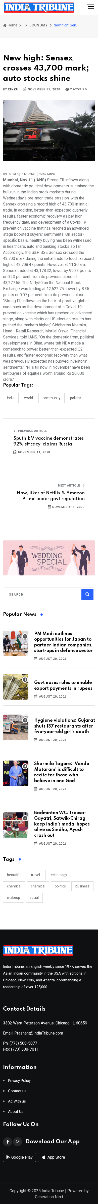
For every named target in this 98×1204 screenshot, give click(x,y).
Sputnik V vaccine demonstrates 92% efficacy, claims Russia (48, 441)
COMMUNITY (51, 398)
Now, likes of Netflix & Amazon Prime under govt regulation (51, 496)
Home (12, 25)
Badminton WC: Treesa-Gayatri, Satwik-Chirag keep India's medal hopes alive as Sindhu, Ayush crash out (62, 824)
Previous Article (32, 431)
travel (35, 875)
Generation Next (49, 1196)
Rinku (13, 89)
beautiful (14, 875)
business (82, 886)
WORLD (28, 398)
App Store (55, 1157)
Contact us (17, 1091)
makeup (13, 898)
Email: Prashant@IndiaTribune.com (33, 1033)
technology (58, 875)
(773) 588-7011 (25, 1049)
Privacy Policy (19, 1081)
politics (60, 886)
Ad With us (17, 1101)
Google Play (21, 1157)
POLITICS (75, 398)
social (34, 898)
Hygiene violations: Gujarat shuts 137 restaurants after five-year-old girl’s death (64, 726)
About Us (15, 1112)
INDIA (11, 398)
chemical (14, 886)
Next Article (69, 485)
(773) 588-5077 (23, 1043)
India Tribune (53, 1190)
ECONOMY (38, 25)
